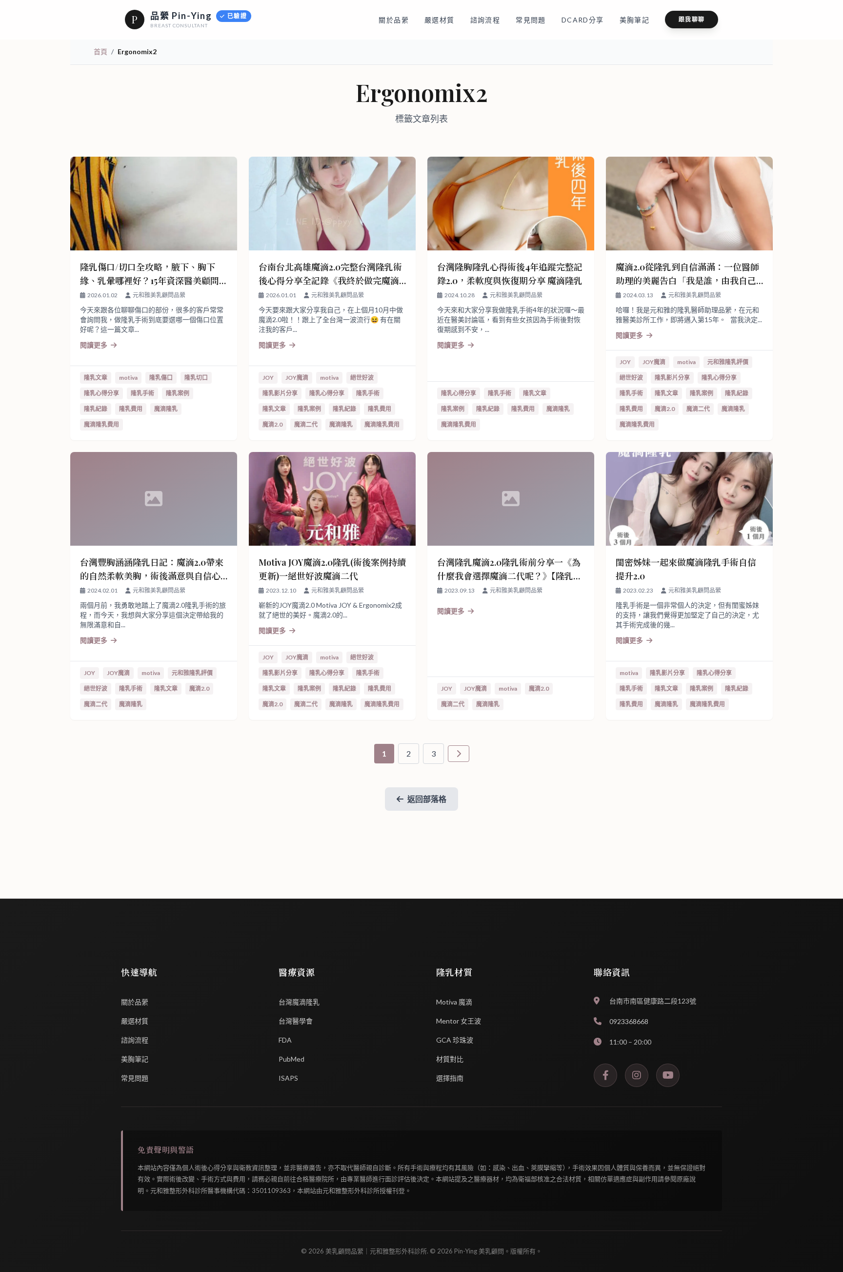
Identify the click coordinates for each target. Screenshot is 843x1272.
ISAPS (288, 1078)
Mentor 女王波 (458, 1021)
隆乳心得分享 (101, 393)
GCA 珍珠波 (454, 1040)
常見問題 (134, 1078)
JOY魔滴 (296, 377)
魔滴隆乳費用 (101, 424)
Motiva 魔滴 (454, 1002)
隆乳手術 (142, 393)
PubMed (291, 1059)
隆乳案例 (177, 393)
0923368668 (628, 1021)
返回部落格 (426, 798)
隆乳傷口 (161, 377)
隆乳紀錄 (95, 408)
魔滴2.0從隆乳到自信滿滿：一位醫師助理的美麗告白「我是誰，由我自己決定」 (687, 280)
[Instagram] (636, 1075)
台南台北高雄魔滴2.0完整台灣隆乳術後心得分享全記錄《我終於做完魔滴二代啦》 (330, 280)
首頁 (100, 51)
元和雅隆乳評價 (727, 362)
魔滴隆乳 (166, 408)
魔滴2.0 (272, 424)
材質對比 (449, 1059)
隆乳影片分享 (280, 393)
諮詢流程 (134, 1040)
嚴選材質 (134, 1021)
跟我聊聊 (691, 19)
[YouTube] (668, 1075)
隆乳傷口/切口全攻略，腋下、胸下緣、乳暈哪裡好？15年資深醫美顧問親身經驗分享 (149, 280)
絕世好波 (362, 377)
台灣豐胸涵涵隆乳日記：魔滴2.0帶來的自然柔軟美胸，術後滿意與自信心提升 (151, 575)
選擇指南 (449, 1078)
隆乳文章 (95, 377)
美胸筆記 (134, 1059)
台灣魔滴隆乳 (299, 1002)
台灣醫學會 (296, 1021)
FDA (285, 1040)
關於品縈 (134, 1002)
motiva (128, 377)
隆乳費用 (130, 408)
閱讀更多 (94, 345)
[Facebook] (605, 1075)
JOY (268, 377)
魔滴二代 (306, 424)
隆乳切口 (196, 377)
